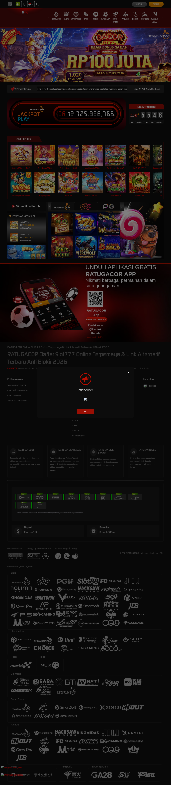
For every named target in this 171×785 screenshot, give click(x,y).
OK (85, 411)
